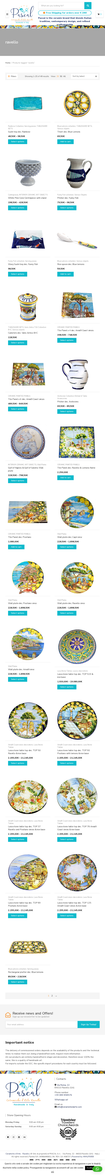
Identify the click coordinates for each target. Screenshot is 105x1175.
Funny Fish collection (65, 195)
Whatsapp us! (61, 1099)
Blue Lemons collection (66, 126)
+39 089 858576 (63, 1095)
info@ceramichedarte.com (69, 1106)
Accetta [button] (90, 1168)
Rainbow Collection (16, 126)
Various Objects (80, 195)
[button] (97, 1169)
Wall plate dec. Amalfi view (21, 669)
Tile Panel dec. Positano (19, 537)
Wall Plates (41, 464)
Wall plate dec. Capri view (69, 537)
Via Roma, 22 (63, 1085)
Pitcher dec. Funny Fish (67, 197)
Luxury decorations (80, 671)
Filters (13, 76)
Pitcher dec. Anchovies (67, 401)
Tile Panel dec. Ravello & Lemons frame (76, 467)
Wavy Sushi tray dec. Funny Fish (23, 264)
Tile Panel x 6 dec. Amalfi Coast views (26, 399)
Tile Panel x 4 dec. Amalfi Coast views (75, 330)
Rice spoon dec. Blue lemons (70, 264)
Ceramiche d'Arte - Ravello (17, 1153)
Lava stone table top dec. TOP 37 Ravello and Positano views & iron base (26, 828)
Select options (17, 141)
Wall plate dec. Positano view (22, 603)
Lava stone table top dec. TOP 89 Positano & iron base (24, 904)
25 (58, 76)
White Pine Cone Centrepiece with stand (27, 197)
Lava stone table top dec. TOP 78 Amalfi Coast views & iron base (77, 828)
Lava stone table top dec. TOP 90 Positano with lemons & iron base (73, 752)
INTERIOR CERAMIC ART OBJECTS (33, 195)
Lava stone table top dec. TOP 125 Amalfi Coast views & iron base (74, 904)
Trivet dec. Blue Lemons (68, 131)
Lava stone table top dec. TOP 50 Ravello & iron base (24, 752)
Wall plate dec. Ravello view (71, 603)
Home (7, 63)
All (64, 76)
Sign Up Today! (88, 1024)
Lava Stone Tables (64, 671)
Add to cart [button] (65, 141)
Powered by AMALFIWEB (83, 1156)
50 (61, 76)
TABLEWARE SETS (84, 126)
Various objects (63, 128)
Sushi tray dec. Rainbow (19, 131)
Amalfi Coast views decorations (20, 745)
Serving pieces (30, 126)
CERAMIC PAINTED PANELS (68, 327)
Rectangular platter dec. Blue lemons (25, 972)
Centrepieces (13, 195)
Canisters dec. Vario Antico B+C (23, 332)
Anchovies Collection (65, 396)
